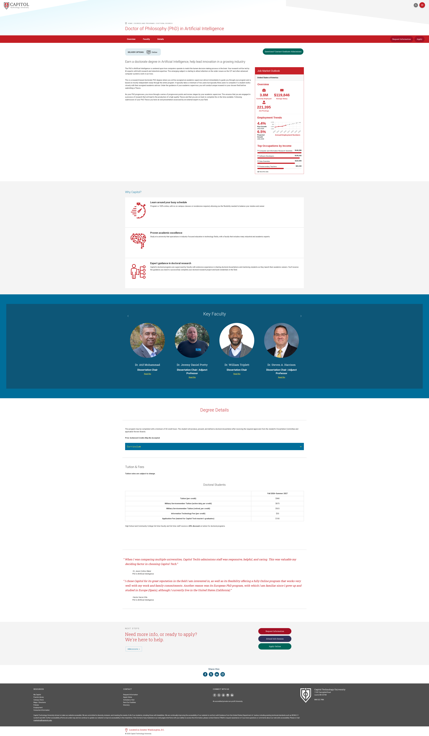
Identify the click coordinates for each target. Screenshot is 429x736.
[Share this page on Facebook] (205, 674)
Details (160, 39)
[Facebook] (214, 695)
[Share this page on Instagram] (222, 674)
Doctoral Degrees (164, 23)
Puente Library (39, 697)
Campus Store (39, 700)
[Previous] (128, 316)
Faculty (146, 39)
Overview (131, 39)
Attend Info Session (275, 639)
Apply (419, 39)
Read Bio (147, 374)
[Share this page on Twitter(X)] (211, 674)
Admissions (133, 649)
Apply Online (275, 646)
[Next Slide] (300, 316)
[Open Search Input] (416, 5)
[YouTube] (223, 695)
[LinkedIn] (232, 695)
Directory (126, 705)
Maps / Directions (40, 702)
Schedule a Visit (128, 700)
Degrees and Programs (144, 23)
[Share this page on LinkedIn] (217, 674)
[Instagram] (227, 695)
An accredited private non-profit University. (228, 701)
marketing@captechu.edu (43, 720)
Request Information (401, 39)
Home (130, 23)
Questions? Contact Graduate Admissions (283, 51)
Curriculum (134, 446)
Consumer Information (42, 710)
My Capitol (37, 694)
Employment (38, 707)
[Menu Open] (422, 5)
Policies (36, 705)
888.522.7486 (319, 700)
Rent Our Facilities (129, 702)
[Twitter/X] (219, 695)
